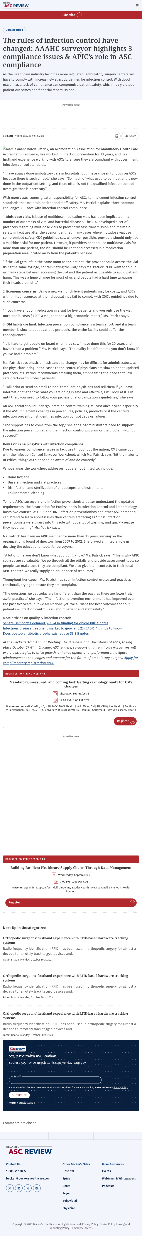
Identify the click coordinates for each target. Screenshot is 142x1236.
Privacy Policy (121, 1087)
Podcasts (108, 1186)
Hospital (68, 1171)
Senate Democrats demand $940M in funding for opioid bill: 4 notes (55, 623)
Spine (66, 1178)
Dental (66, 1186)
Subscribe (68, 15)
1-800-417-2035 (16, 1171)
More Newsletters (21, 1102)
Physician (68, 1208)
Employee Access (82, 1228)
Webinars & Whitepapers (119, 1178)
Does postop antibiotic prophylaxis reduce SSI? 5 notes (46, 633)
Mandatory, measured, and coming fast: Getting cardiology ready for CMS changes (71, 684)
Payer (66, 1193)
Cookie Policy (107, 1224)
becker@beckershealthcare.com (28, 1178)
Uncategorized (14, 29)
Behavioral (69, 1200)
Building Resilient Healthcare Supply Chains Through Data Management (71, 867)
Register (123, 721)
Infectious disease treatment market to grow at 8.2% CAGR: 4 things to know (62, 628)
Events (106, 1171)
